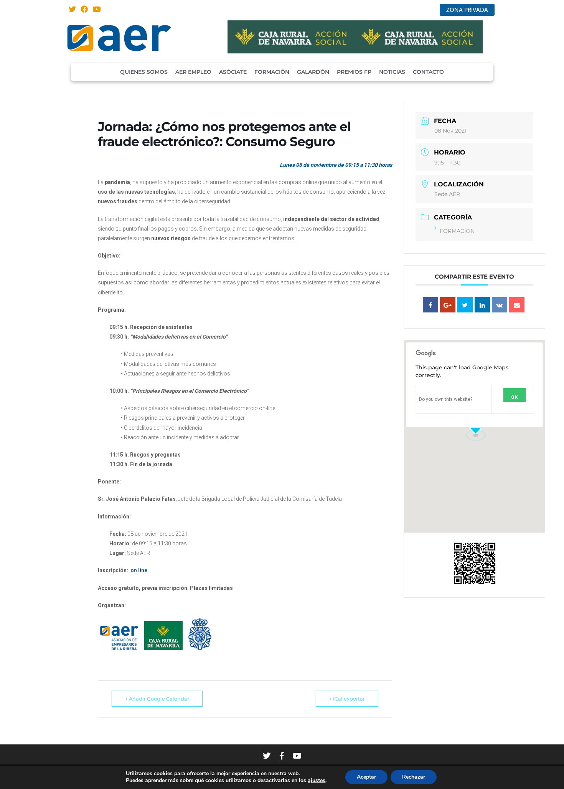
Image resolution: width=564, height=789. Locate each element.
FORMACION (457, 231)
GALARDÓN (313, 71)
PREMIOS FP (354, 71)
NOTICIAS (392, 71)
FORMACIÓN (271, 71)
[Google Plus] (447, 304)
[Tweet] (465, 304)
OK (514, 397)
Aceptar (366, 777)
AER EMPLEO (193, 71)
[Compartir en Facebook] (430, 304)
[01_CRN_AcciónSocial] (355, 51)
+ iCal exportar (347, 699)
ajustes (316, 780)
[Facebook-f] (282, 756)
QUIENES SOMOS (144, 71)
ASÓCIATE (233, 71)
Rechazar (413, 777)
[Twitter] (72, 9)
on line (138, 570)
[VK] (499, 304)
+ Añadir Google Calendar (157, 699)
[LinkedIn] (482, 304)
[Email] (516, 304)
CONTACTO (428, 71)
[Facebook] (84, 9)
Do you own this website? (445, 399)
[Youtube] (96, 9)
